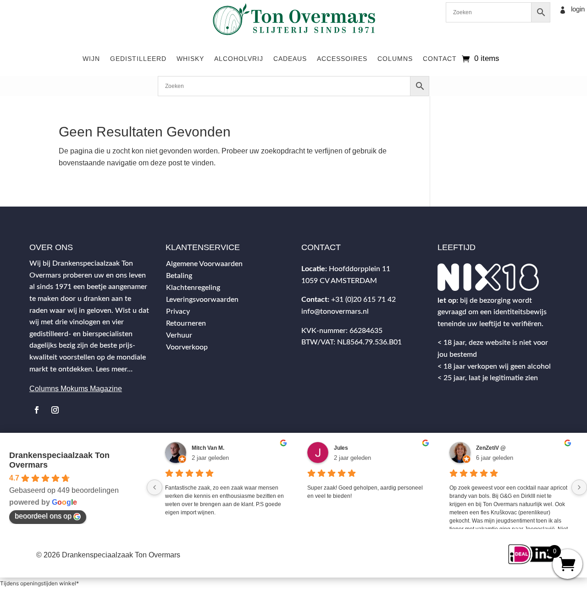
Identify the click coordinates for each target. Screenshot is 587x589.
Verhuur (179, 335)
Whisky (190, 58)
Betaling (179, 275)
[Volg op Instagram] (55, 410)
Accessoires (342, 58)
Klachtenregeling (193, 287)
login (578, 9)
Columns (395, 58)
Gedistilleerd (138, 58)
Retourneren (186, 323)
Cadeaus (290, 58)
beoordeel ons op (43, 516)
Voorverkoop (187, 347)
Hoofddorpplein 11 (359, 269)
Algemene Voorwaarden (204, 263)
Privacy (178, 311)
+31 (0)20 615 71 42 (363, 299)
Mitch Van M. (208, 448)
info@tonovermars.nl (335, 311)
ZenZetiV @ (491, 448)
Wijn (91, 58)
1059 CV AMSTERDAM (339, 280)
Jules (341, 448)
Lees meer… (114, 369)
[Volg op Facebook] (36, 410)
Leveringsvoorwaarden (202, 299)
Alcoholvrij (238, 58)
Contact (440, 58)
